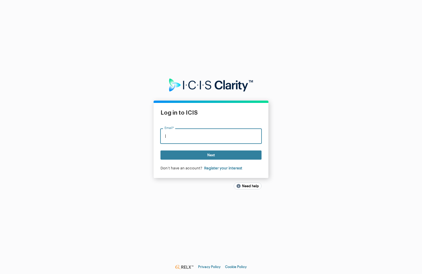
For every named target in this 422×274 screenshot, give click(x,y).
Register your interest (223, 168)
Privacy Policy (209, 267)
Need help (250, 186)
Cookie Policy (236, 267)
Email (169, 128)
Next (211, 155)
